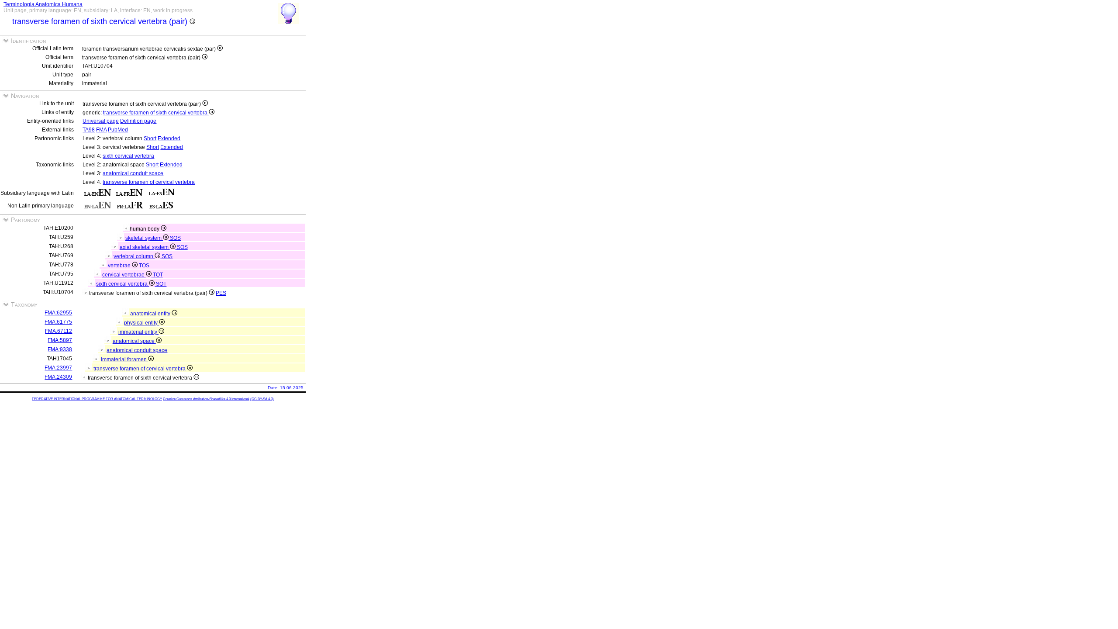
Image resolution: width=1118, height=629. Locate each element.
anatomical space (134, 341)
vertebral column (134, 256)
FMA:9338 (60, 349)
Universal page (101, 121)
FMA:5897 (60, 340)
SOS (175, 238)
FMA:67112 (58, 331)
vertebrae (120, 266)
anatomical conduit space (133, 173)
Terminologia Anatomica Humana (43, 4)
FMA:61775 (58, 322)
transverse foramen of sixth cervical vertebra (156, 113)
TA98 (89, 130)
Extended (169, 138)
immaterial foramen (124, 359)
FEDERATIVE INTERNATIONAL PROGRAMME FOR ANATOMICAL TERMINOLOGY (97, 399)
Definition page (138, 121)
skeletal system (144, 238)
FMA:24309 (58, 377)
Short (150, 138)
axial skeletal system (145, 247)
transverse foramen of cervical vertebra (149, 182)
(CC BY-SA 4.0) (262, 399)
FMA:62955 (58, 313)
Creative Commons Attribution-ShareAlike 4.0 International (206, 399)
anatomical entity (151, 314)
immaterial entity (138, 332)
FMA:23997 (58, 368)
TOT (158, 275)
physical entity (141, 323)
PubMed (118, 130)
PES (221, 293)
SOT (161, 284)
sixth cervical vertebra (128, 156)
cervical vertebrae (124, 275)
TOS (144, 266)
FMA (101, 130)
